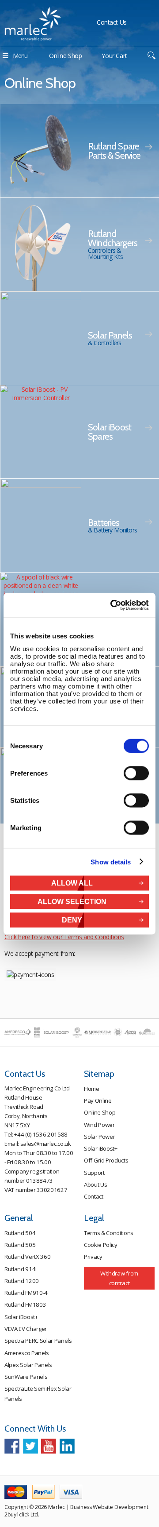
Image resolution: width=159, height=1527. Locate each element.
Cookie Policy (100, 1245)
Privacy (93, 1257)
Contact (93, 1196)
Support (94, 1173)
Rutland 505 (19, 1245)
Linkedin (67, 1446)
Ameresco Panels (26, 1353)
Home (91, 1089)
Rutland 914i (20, 1269)
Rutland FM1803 (25, 1304)
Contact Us (112, 22)
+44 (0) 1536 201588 (41, 1134)
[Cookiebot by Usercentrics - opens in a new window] (112, 605)
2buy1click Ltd (21, 1514)
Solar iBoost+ (100, 1148)
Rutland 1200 (21, 1281)
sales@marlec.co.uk (45, 1144)
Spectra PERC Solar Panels (38, 1341)
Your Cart (114, 55)
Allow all (72, 882)
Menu (20, 55)
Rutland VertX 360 (27, 1257)
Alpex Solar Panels (28, 1365)
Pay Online (98, 1100)
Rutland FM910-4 (26, 1293)
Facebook (11, 1446)
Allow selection (72, 901)
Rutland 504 (19, 1233)
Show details (111, 862)
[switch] (136, 773)
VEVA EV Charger (25, 1329)
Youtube (48, 1446)
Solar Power (99, 1137)
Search (151, 55)
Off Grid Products (106, 1160)
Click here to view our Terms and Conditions (64, 937)
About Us (95, 1184)
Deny (72, 919)
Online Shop (65, 55)
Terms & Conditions (108, 1233)
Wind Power (99, 1125)
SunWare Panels (25, 1377)
